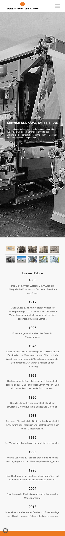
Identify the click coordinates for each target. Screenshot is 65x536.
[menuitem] (56, 6)
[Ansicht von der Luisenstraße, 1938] (43, 249)
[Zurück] (2, 124)
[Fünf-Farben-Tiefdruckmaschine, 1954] (10, 259)
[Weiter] (62, 124)
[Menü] (56, 6)
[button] (5, 530)
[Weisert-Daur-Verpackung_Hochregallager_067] (54, 259)
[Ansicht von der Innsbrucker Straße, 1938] (32, 249)
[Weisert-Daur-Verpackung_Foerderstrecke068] (43, 259)
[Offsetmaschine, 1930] (21, 249)
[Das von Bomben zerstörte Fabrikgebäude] (54, 249)
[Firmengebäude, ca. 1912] (10, 249)
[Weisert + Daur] (27, 6)
